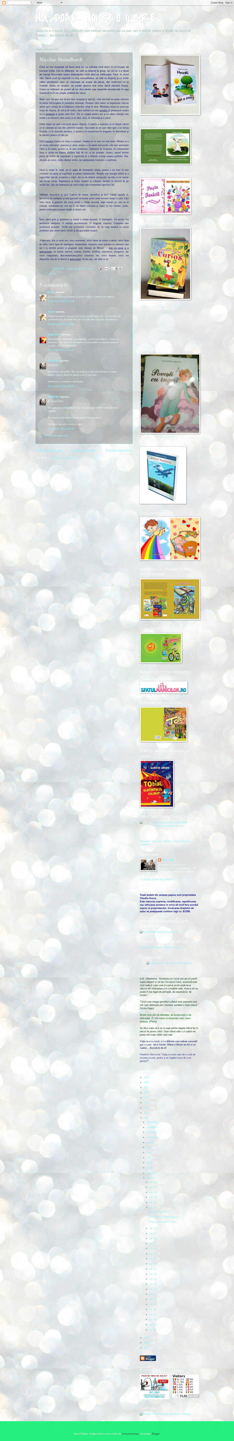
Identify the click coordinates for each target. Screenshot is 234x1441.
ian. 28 (153, 1192)
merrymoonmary (130, 1433)
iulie (148, 1147)
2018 (147, 1082)
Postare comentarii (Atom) (65, 457)
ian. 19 (153, 1238)
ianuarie (150, 1177)
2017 (147, 1087)
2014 (147, 1102)
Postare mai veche (119, 450)
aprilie (149, 1162)
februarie (151, 1172)
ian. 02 (153, 1324)
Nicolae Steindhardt (159, 1211)
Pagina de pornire (83, 450)
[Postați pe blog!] (110, 268)
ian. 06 (153, 1304)
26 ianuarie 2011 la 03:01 (61, 350)
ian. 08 (153, 1294)
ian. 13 (153, 1268)
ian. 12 (153, 1274)
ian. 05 (153, 1309)
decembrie (152, 1122)
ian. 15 (153, 1258)
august (150, 1142)
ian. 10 (153, 1284)
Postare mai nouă (48, 450)
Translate (156, 841)
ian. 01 (153, 1329)
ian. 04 (153, 1314)
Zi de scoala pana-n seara (162, 1221)
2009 (147, 1342)
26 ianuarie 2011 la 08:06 (61, 386)
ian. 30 (153, 1182)
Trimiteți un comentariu (56, 435)
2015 (147, 1097)
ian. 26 (153, 1202)
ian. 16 (153, 1253)
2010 (147, 1337)
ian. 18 (153, 1243)
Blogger (156, 1433)
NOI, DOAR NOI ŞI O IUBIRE (96, 18)
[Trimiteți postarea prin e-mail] (99, 268)
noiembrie (151, 1127)
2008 (147, 1347)
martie (150, 1167)
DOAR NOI (53, 360)
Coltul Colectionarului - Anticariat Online (161, 947)
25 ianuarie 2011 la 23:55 (61, 324)
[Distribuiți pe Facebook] (117, 268)
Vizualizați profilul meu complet (156, 879)
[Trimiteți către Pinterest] (120, 268)
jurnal (52, 273)
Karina (51, 292)
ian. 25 (153, 1207)
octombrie (152, 1132)
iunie (149, 1152)
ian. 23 (153, 1233)
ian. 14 (153, 1263)
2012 (147, 1112)
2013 (147, 1107)
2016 (147, 1092)
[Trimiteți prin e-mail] (106, 268)
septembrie (152, 1137)
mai (148, 1157)
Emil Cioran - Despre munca (163, 1216)
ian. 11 (153, 1279)
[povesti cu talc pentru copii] (169, 963)
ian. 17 (153, 1248)
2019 (147, 1077)
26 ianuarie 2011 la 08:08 (61, 428)
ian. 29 (153, 1187)
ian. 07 (153, 1299)
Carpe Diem (54, 334)
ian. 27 (153, 1197)
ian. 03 (153, 1319)
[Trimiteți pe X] (113, 268)
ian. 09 (153, 1289)
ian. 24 (153, 1228)
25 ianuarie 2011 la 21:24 (61, 301)
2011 (147, 1118)
